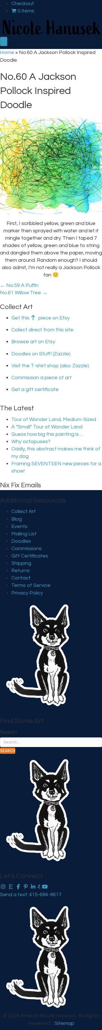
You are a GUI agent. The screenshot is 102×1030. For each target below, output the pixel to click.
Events (19, 526)
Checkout (22, 3)
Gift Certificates (29, 556)
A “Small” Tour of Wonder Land (46, 427)
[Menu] (3, 41)
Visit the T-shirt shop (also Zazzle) (50, 365)
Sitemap (64, 1023)
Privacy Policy (27, 593)
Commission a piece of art (41, 377)
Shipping (21, 563)
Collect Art (23, 511)
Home (7, 52)
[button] (7, 751)
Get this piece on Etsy (40, 318)
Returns (20, 570)
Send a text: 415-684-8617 (30, 894)
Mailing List (24, 534)
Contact (21, 578)
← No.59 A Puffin (19, 285)
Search (8, 732)
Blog (16, 519)
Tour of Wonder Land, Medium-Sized (53, 419)
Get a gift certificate (35, 389)
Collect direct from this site (42, 329)
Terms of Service (30, 585)
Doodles (21, 541)
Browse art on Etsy (33, 341)
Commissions (26, 548)
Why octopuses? (30, 441)
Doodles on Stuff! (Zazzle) (41, 354)
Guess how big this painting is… (46, 434)
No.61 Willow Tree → (23, 292)
